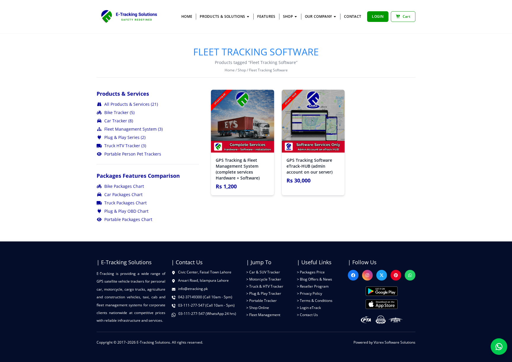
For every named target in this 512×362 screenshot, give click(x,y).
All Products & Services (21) (131, 104)
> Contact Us (307, 314)
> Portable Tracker (261, 300)
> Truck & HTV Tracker (264, 286)
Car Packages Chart (123, 194)
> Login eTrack (309, 307)
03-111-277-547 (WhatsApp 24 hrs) (207, 313)
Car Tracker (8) (118, 121)
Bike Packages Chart (124, 186)
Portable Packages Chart (128, 219)
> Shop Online (257, 307)
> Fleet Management (263, 314)
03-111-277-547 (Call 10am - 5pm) (206, 305)
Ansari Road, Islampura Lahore (203, 280)
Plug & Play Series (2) (124, 137)
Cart (406, 16)
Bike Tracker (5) (119, 112)
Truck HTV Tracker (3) (125, 145)
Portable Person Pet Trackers (132, 154)
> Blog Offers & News (314, 279)
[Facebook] (353, 275)
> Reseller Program (313, 286)
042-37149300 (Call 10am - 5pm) (205, 297)
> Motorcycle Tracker (263, 279)
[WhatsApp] (410, 275)
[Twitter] (381, 275)
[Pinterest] (396, 275)
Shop (242, 70)
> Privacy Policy (309, 293)
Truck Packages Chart (125, 203)
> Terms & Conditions (314, 300)
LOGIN (378, 16)
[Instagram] (367, 275)
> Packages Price (311, 272)
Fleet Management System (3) (133, 129)
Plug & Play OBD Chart (126, 211)
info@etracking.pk (193, 288)
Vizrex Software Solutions (394, 342)
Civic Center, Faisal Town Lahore (204, 272)
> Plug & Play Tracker (263, 293)
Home (230, 70)
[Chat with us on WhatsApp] (499, 346)
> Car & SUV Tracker (263, 272)
